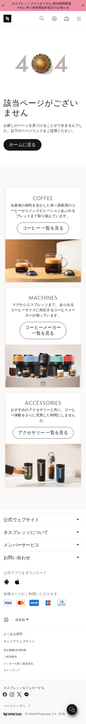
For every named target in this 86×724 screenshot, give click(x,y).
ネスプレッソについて (26, 532)
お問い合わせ (17, 557)
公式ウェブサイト (21, 519)
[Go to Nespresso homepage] (7, 18)
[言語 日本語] (22, 620)
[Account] (54, 18)
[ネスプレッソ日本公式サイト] (12, 714)
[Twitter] (19, 694)
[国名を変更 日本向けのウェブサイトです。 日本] (6, 619)
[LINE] (26, 694)
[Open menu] (78, 18)
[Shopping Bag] (66, 18)
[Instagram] (11, 694)
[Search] (41, 18)
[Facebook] (4, 694)
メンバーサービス (21, 545)
